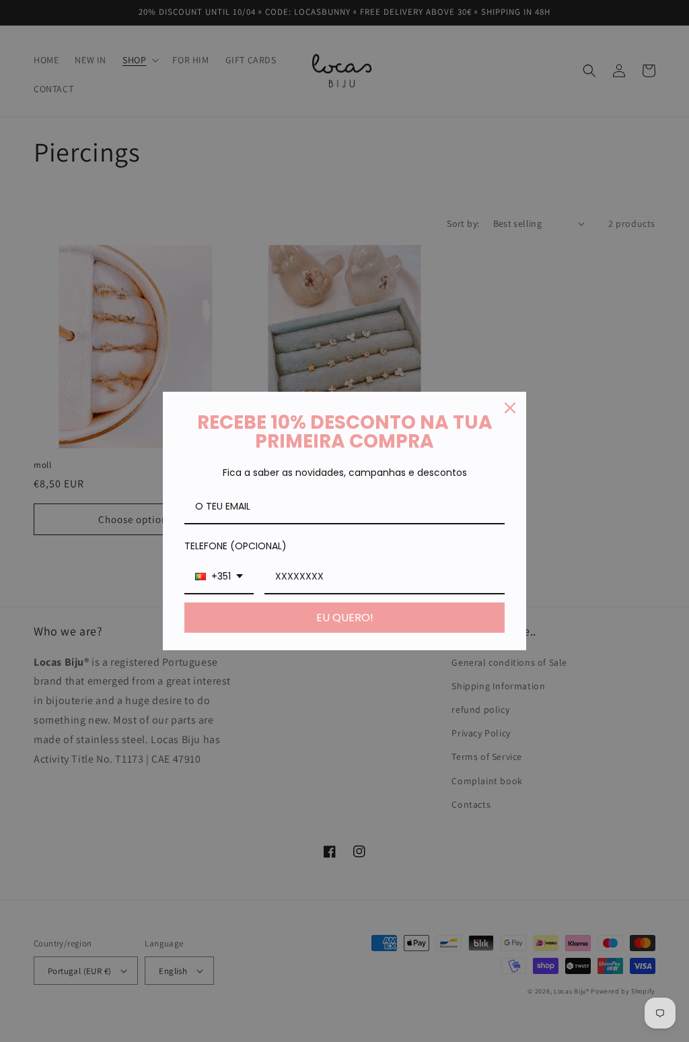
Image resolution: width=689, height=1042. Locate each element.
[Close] (510, 408)
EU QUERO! (344, 617)
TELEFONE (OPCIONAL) (235, 546)
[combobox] (219, 577)
